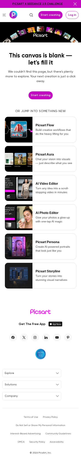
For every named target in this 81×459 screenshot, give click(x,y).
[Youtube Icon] (57, 337)
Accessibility (57, 441)
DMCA (21, 441)
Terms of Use (31, 417)
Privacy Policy (50, 417)
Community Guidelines (58, 433)
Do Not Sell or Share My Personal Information (40, 425)
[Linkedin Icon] (46, 337)
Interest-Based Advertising (25, 433)
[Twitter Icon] (24, 337)
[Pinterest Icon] (68, 337)
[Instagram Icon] (35, 337)
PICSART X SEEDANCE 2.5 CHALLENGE (37, 4)
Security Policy (37, 441)
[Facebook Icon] (13, 337)
